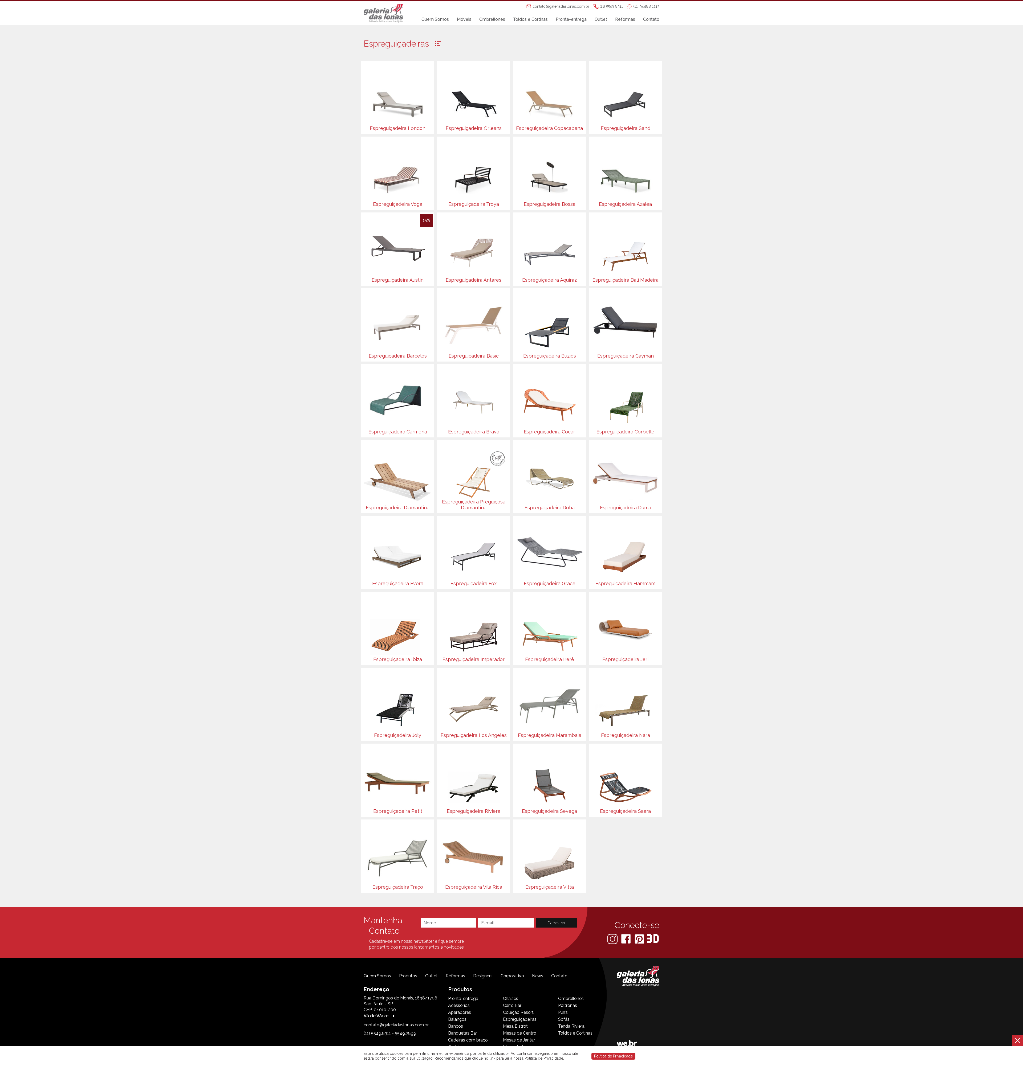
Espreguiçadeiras (520, 1019)
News (537, 975)
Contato (651, 19)
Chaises (510, 998)
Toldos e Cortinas (530, 19)
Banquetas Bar (462, 1033)
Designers (483, 975)
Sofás (564, 1019)
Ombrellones (492, 19)
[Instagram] (613, 938)
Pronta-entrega (571, 19)
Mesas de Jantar (519, 1040)
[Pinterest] (640, 938)
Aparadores (459, 1012)
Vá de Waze (376, 1015)
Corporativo (512, 975)
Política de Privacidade (613, 1056)
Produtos (408, 975)
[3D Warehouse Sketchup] (652, 938)
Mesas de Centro (519, 1033)
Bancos (455, 1026)
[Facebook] (626, 938)
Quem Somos (435, 19)
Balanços (457, 1019)
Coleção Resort (518, 1012)
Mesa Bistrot (515, 1026)
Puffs (563, 1012)
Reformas (625, 19)
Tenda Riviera (571, 1026)
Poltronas (567, 1005)
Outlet (601, 19)
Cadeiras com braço (468, 1040)
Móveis (464, 19)
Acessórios (459, 1005)
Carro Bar (512, 1005)
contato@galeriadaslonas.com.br (396, 1024)
